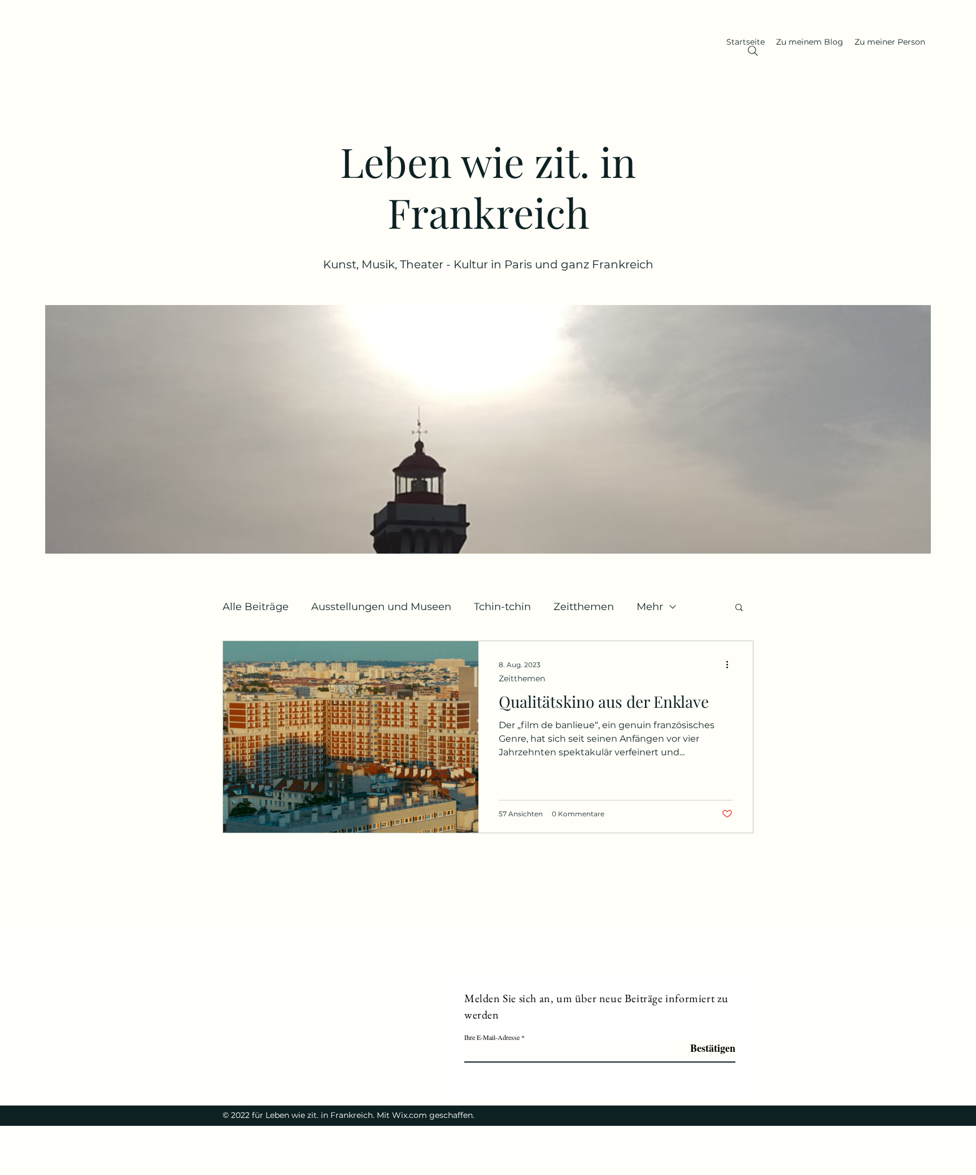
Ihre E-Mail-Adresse (492, 1037)
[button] (739, 608)
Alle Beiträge (256, 606)
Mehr (650, 606)
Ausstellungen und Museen (381, 606)
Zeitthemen (584, 606)
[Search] (753, 51)
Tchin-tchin (502, 606)
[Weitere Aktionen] (731, 664)
